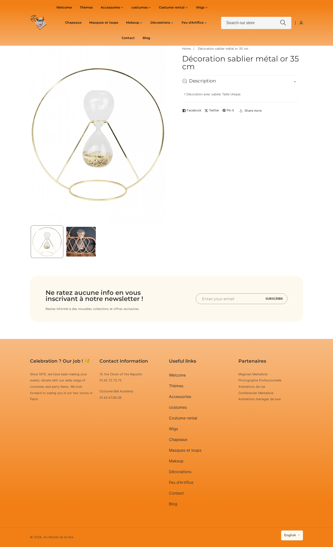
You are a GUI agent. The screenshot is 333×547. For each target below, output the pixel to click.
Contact (128, 38)
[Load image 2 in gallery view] (81, 242)
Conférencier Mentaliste (255, 393)
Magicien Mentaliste (252, 374)
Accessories (180, 396)
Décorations (180, 471)
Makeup (176, 460)
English (290, 535)
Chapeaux (73, 22)
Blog (146, 38)
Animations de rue (251, 386)
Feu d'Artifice (181, 482)
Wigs (173, 428)
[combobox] (256, 23)
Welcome (64, 7)
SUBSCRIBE (274, 298)
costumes (178, 407)
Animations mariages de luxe (259, 399)
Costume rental (183, 418)
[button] (110, 7)
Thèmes (86, 7)
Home (186, 48)
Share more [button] (253, 110)
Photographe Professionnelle (259, 380)
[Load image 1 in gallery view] (47, 242)
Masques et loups (103, 22)
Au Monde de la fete (58, 537)
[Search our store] (283, 22)
